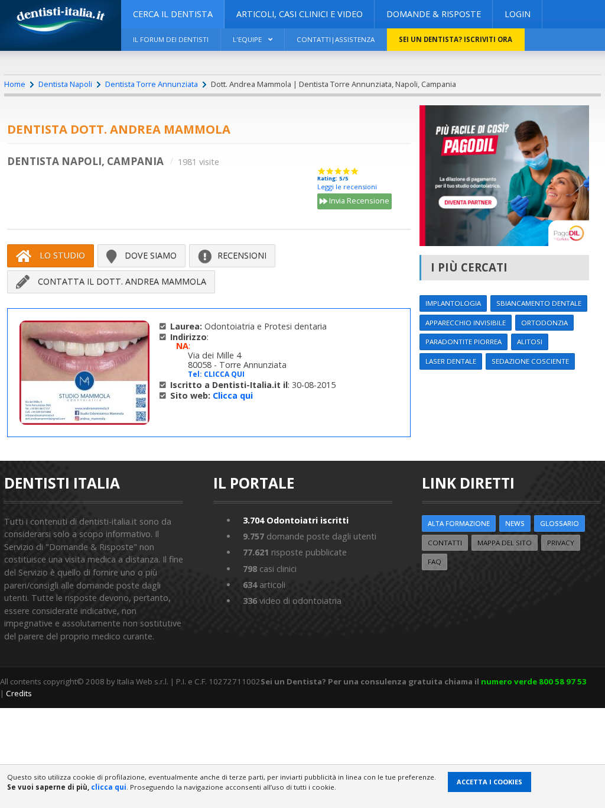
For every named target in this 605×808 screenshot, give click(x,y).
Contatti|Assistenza (336, 39)
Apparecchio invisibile (465, 322)
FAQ (434, 561)
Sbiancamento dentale (538, 303)
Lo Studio (61, 255)
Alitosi (529, 341)
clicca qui (108, 787)
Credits (19, 693)
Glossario (559, 523)
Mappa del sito (504, 542)
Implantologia (453, 303)
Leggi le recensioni (347, 186)
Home (14, 84)
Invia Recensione (358, 200)
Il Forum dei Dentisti (171, 39)
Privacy (560, 542)
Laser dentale (450, 361)
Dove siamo (149, 255)
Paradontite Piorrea (463, 341)
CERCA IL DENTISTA (173, 14)
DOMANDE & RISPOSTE (433, 14)
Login (518, 14)
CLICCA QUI (224, 374)
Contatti (445, 542)
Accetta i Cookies (489, 781)
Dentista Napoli (65, 84)
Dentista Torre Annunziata (151, 84)
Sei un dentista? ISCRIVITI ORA (455, 39)
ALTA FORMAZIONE (459, 523)
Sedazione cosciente (530, 361)
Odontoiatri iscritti (296, 520)
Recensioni (241, 255)
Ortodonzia (544, 322)
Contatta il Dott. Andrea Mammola (120, 281)
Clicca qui (233, 395)
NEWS (515, 523)
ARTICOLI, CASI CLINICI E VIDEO (299, 14)
